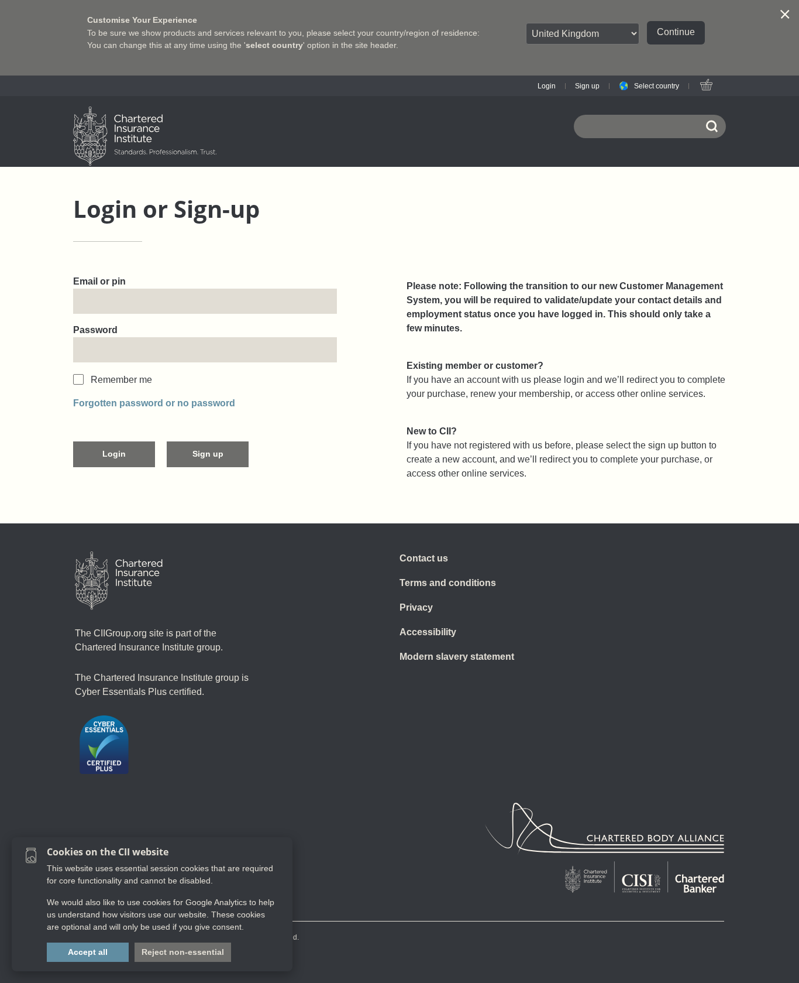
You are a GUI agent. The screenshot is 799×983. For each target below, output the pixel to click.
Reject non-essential (183, 952)
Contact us (423, 558)
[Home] (119, 581)
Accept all (88, 952)
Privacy (416, 607)
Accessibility (427, 632)
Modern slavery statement (456, 657)
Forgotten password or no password (154, 403)
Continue (676, 32)
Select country (656, 86)
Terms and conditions (447, 583)
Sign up (587, 86)
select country (274, 45)
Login (547, 86)
